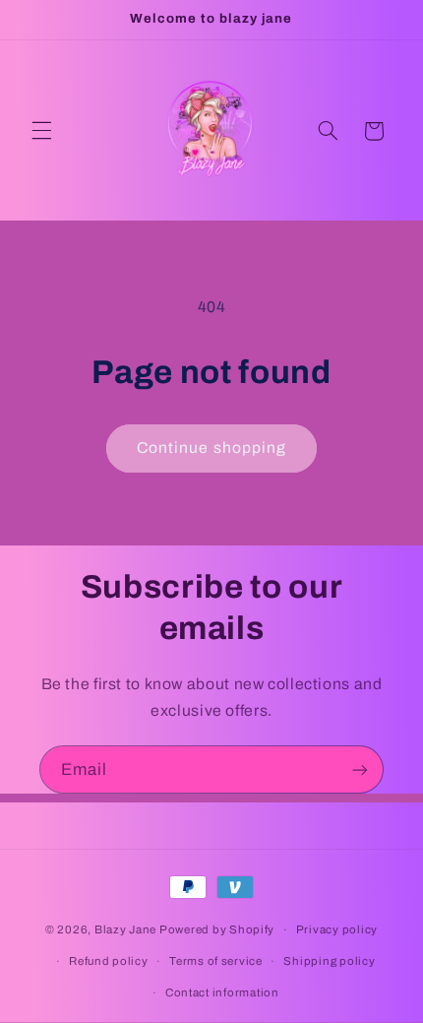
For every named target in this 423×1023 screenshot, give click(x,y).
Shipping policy (329, 961)
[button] (41, 131)
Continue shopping (211, 447)
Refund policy (109, 961)
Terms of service (216, 961)
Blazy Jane (125, 929)
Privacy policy (337, 929)
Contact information (222, 992)
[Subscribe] (360, 769)
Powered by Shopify (216, 929)
